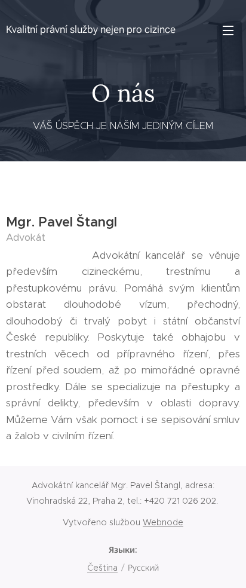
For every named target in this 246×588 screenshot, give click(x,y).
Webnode (163, 522)
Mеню (228, 30)
